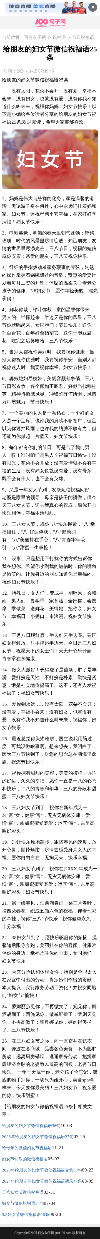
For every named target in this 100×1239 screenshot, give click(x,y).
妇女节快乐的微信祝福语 (25, 1159)
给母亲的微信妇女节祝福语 (27, 1148)
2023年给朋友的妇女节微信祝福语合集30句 (42, 1170)
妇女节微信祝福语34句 (23, 1203)
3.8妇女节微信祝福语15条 (25, 1214)
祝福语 (59, 37)
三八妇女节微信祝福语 (23, 1192)
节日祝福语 (83, 37)
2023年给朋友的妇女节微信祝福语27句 (38, 1137)
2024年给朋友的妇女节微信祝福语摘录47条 (42, 1181)
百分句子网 (35, 37)
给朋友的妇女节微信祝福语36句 (31, 1125)
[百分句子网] (50, 23)
